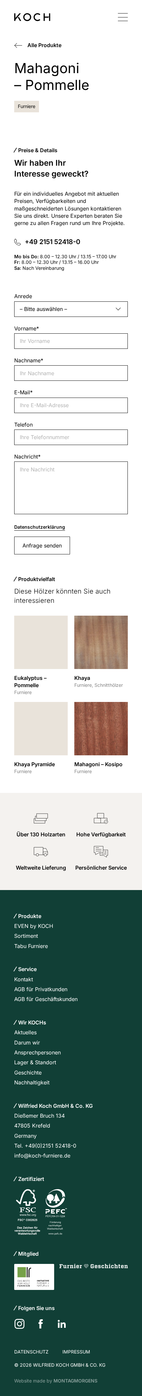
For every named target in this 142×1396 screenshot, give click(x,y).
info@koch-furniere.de (42, 1155)
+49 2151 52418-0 (53, 242)
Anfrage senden (42, 545)
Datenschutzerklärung (39, 527)
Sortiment (26, 936)
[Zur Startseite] (32, 17)
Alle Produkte (44, 45)
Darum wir (27, 1042)
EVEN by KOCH (33, 926)
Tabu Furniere (31, 946)
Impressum (76, 1351)
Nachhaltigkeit (32, 1082)
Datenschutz (31, 1351)
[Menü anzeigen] (123, 17)
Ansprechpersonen (37, 1052)
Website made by (55, 1380)
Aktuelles (25, 1032)
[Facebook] (40, 1324)
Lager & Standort (35, 1062)
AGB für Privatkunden (40, 989)
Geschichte (28, 1072)
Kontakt (23, 979)
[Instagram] (19, 1324)
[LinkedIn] (61, 1324)
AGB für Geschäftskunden (46, 999)
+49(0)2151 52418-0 (50, 1145)
